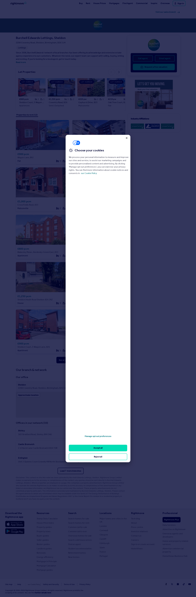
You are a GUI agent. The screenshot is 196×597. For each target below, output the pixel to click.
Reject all (98, 456)
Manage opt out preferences (98, 436)
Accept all (98, 448)
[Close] (127, 138)
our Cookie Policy (89, 173)
